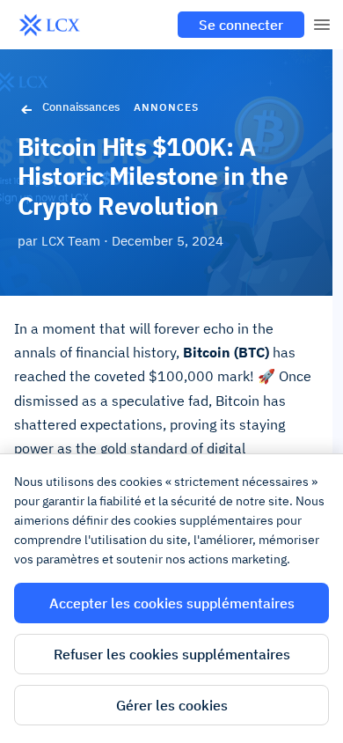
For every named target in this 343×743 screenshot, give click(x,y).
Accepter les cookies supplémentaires (172, 603)
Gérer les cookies (172, 705)
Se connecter (241, 24)
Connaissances (81, 106)
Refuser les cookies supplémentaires (172, 654)
